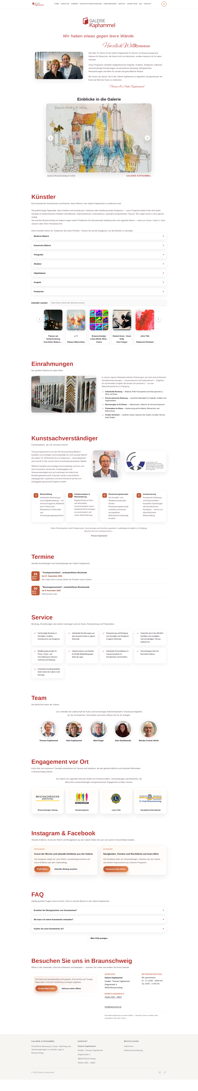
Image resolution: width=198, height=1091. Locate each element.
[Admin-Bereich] (164, 4)
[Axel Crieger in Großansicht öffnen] (99, 320)
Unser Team (132, 4)
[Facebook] (165, 1072)
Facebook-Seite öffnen (116, 869)
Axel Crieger (99, 342)
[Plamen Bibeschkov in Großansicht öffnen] (53, 320)
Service (121, 4)
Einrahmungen (110, 4)
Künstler (65, 4)
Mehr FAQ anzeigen (99, 938)
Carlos (76, 342)
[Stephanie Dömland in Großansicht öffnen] (122, 320)
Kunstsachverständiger (91, 4)
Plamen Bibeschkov (53, 342)
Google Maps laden (46, 988)
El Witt (145, 342)
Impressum (129, 1046)
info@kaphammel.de (113, 1007)
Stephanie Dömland (122, 342)
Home (57, 4)
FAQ (140, 4)
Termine (74, 4)
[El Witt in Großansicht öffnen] (145, 320)
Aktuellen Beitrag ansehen (65, 869)
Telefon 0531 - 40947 (113, 997)
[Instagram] (160, 1072)
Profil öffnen (42, 869)
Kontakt (147, 4)
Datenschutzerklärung (133, 1050)
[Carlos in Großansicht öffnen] (76, 320)
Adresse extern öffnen (71, 988)
